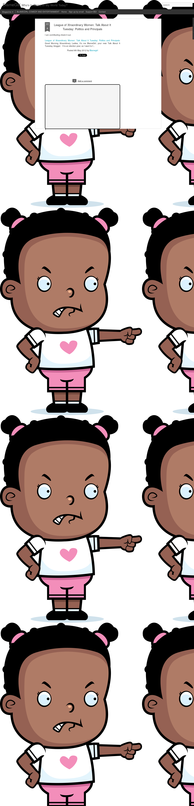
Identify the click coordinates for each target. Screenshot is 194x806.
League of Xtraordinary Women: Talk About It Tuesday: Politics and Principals (82, 27)
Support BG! (91, 11)
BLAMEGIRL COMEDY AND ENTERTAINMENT (38, 11)
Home (64, 11)
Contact (102, 11)
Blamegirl (94, 50)
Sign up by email (76, 11)
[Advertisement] (136, 67)
